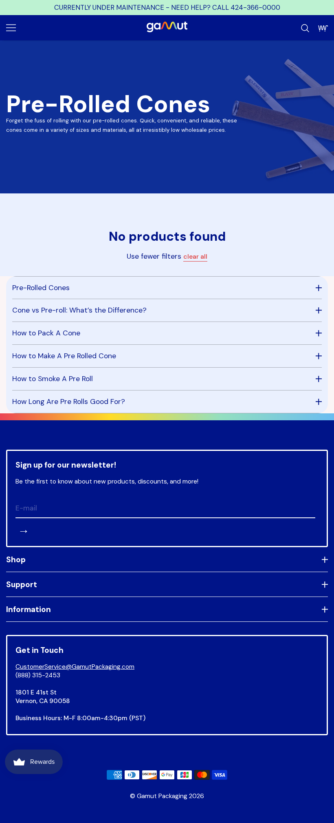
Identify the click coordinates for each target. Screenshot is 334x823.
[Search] (305, 28)
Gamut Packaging (162, 796)
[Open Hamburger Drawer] (11, 28)
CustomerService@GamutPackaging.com (74, 667)
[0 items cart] (323, 28)
